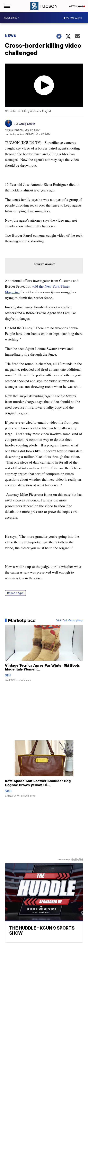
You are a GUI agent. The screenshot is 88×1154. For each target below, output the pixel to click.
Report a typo (15, 593)
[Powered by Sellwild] (77, 859)
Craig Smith (27, 124)
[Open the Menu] (7, 6)
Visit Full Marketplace (69, 620)
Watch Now (76, 6)
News (10, 36)
